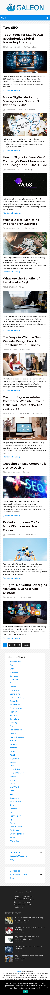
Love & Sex (15, 769)
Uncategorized (17, 834)
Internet (13, 748)
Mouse (13, 776)
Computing (15, 694)
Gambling (14, 719)
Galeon (19, 971)
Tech (27, 472)
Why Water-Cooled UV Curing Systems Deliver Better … (27, 938)
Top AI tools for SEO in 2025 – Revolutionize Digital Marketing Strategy (24, 38)
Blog (29, 169)
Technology (31, 47)
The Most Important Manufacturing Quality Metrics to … (22, 904)
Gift (11, 726)
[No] (47, 988)
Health (13, 733)
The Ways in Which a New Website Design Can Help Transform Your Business (22, 341)
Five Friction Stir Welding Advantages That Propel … (23, 897)
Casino (13, 687)
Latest (13, 762)
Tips (12, 819)
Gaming (13, 723)
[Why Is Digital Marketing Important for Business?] (25, 243)
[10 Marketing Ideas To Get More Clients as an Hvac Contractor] (25, 549)
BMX (12, 669)
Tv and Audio (16, 827)
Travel (12, 823)
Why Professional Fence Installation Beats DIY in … (29, 957)
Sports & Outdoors (18, 856)
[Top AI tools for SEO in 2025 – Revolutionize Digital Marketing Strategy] (25, 62)
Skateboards (16, 801)
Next (25, 645)
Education (14, 701)
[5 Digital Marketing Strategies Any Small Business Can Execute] (25, 612)
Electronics (15, 705)
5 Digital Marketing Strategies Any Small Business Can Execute (25, 588)
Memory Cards (17, 773)
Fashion (13, 712)
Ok (26, 991)
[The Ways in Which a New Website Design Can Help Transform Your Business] (25, 364)
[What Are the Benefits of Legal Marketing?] (25, 302)
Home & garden (17, 737)
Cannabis (14, 679)
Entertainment (16, 708)
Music (12, 784)
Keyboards (15, 758)
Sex (11, 794)
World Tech (15, 841)
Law (23, 287)
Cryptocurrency (17, 697)
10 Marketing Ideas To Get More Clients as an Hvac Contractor (22, 526)
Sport (12, 805)
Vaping (13, 837)
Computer (14, 690)
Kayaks (13, 755)
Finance (13, 715)
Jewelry (13, 751)
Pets (12, 791)
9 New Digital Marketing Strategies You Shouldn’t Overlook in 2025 (21, 101)
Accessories (15, 662)
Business (31, 110)
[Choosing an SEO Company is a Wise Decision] (25, 487)
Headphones (16, 730)
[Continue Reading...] (12, 90)
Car (11, 683)
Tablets (13, 809)
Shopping (14, 798)
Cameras (14, 676)
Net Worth (14, 787)
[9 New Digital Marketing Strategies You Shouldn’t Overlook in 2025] (25, 124)
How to (13, 740)
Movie (12, 780)
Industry (13, 744)
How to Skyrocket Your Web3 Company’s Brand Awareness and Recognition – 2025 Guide (25, 161)
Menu (4, 18)
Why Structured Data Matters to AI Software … (28, 947)
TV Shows (14, 830)
